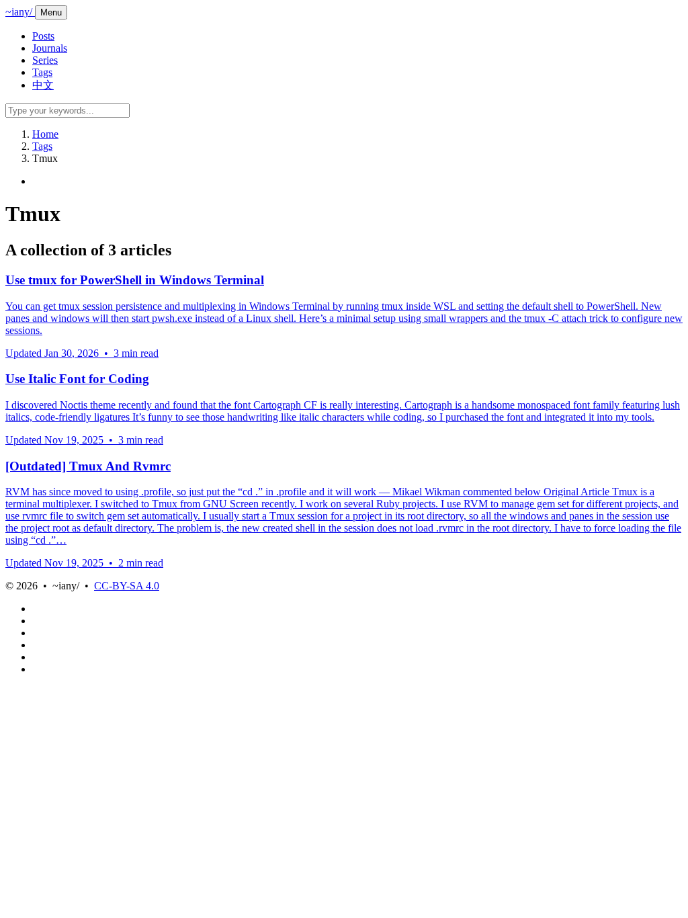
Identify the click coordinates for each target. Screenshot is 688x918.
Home (45, 134)
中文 (43, 85)
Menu (51, 12)
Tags (42, 72)
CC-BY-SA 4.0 (126, 585)
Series (45, 60)
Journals (49, 48)
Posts (43, 36)
